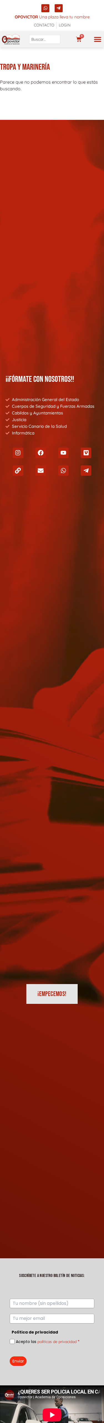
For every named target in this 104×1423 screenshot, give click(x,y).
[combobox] (44, 39)
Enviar (18, 1361)
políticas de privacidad (57, 1341)
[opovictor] (11, 39)
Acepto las (48, 1341)
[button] (97, 39)
